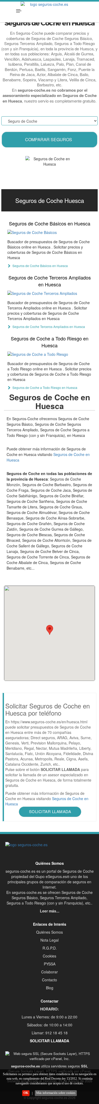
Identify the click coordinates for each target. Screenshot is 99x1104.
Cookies (49, 956)
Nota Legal (49, 940)
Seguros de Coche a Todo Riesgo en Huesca (49, 342)
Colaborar (49, 971)
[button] (49, 630)
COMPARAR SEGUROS (48, 139)
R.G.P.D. (50, 948)
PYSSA (49, 963)
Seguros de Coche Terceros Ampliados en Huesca (49, 281)
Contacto (49, 979)
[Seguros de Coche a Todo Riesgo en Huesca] (49, 354)
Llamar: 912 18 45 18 (50, 1032)
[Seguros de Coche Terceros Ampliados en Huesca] (49, 293)
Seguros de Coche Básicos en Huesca (49, 223)
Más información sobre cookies (56, 1093)
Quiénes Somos (49, 932)
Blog (49, 987)
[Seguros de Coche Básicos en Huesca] (49, 232)
